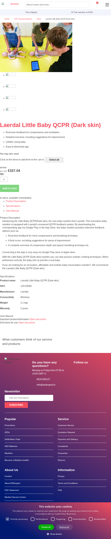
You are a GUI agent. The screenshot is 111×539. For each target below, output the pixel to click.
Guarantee (63, 453)
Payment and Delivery (68, 439)
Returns (61, 460)
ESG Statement (12, 490)
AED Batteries (11, 446)
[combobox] (57, 5)
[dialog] (55, 520)
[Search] (87, 4)
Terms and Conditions (68, 483)
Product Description (16, 201)
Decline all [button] (64, 527)
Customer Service (66, 425)
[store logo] (10, 4)
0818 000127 (43, 379)
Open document (38, 319)
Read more (71, 514)
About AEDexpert (12, 483)
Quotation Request (66, 432)
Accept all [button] (46, 527)
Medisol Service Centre (15, 497)
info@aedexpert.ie (46, 385)
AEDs (7, 432)
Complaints (63, 446)
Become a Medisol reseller (17, 460)
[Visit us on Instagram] (93, 369)
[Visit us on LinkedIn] (85, 369)
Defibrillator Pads (12, 439)
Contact (8, 476)
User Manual (12, 211)
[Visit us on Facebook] (77, 369)
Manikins (9, 453)
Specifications (13, 206)
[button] (55, 534)
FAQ (60, 490)
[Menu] (107, 5)
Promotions (10, 425)
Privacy (61, 476)
